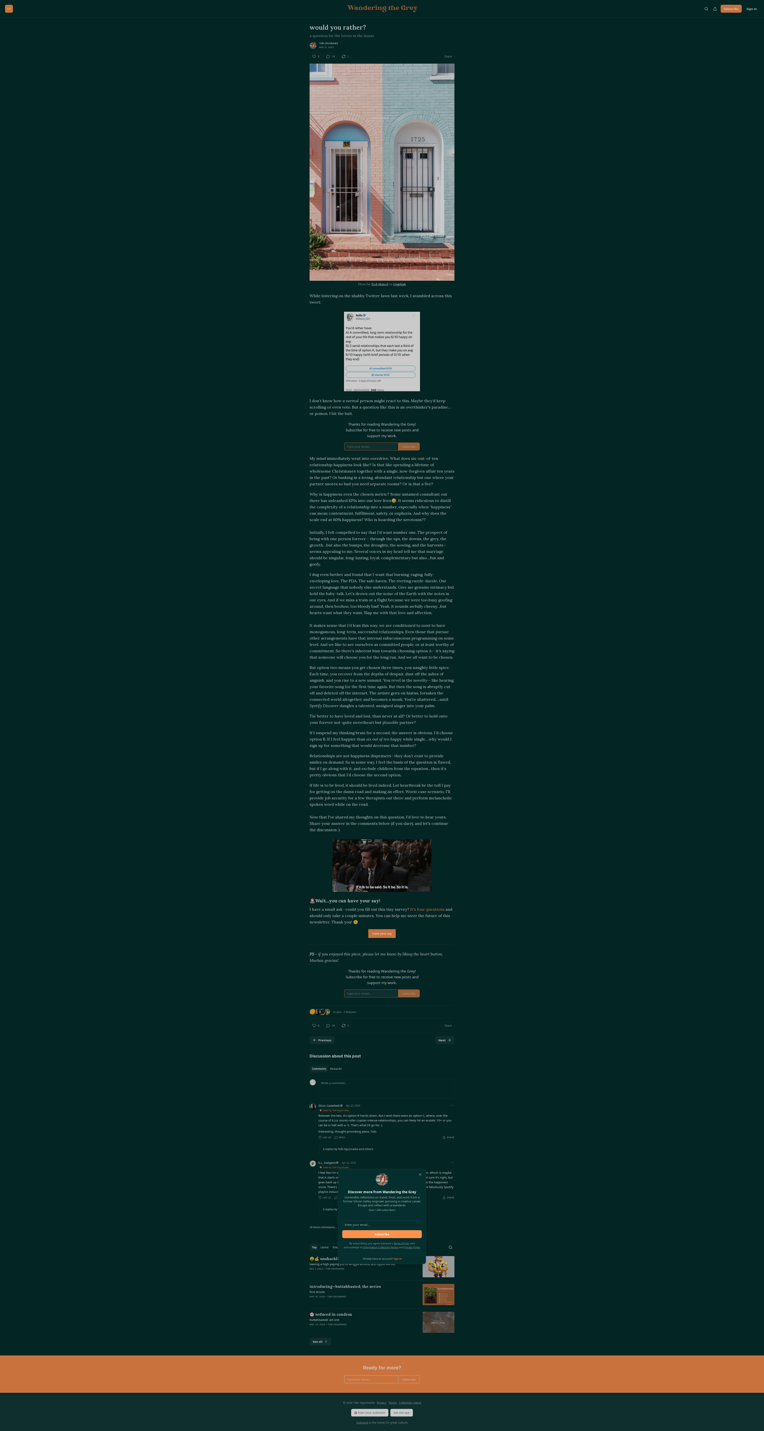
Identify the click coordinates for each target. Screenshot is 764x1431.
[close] (420, 1174)
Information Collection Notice (380, 1247)
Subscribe (382, 1234)
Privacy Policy (412, 1247)
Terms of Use (401, 1243)
